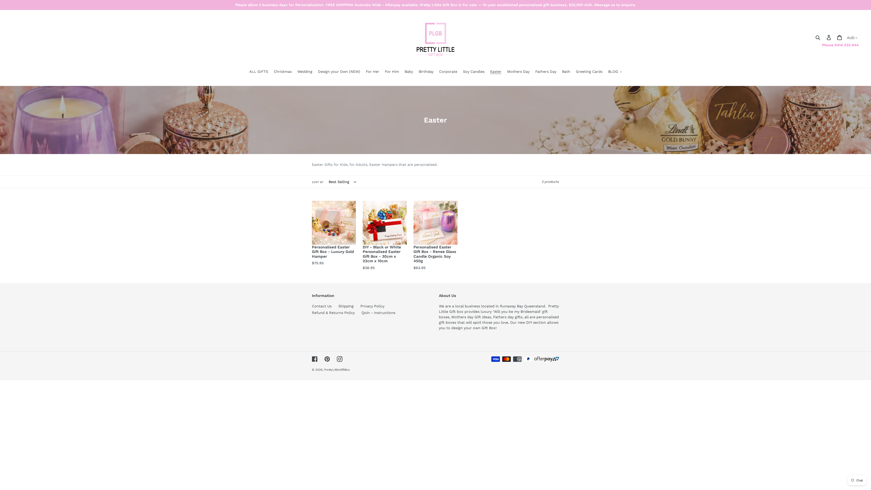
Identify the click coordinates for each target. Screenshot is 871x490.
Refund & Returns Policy (333, 313)
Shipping (346, 306)
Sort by (317, 182)
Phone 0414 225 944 (840, 45)
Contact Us (322, 306)
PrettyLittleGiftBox (337, 369)
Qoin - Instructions (378, 313)
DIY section (536, 322)
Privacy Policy (372, 306)
